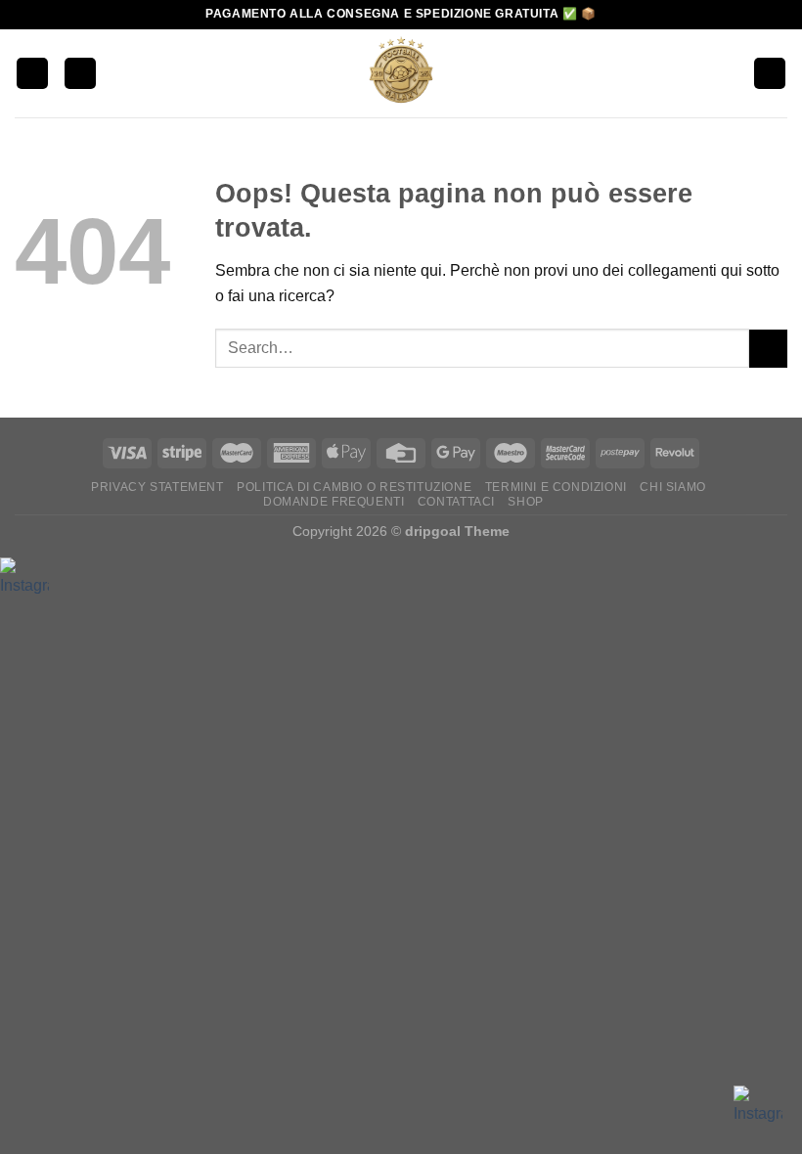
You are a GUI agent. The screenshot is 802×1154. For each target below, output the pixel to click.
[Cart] (769, 74)
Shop (525, 502)
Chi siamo (673, 487)
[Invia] (768, 349)
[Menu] (32, 74)
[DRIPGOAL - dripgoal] (401, 73)
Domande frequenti (333, 502)
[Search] (80, 74)
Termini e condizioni (556, 487)
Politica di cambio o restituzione (354, 487)
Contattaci (456, 502)
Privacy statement (157, 487)
